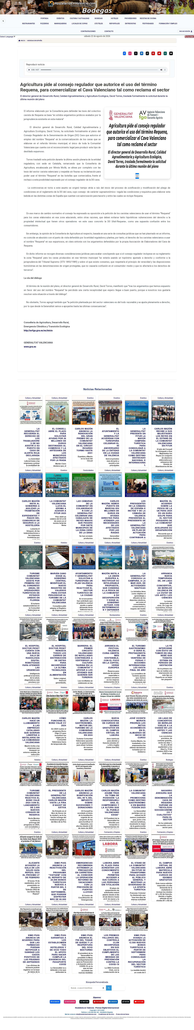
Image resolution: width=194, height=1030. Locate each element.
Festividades (88, 470)
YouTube (139, 1002)
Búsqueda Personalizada (97, 982)
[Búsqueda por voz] (103, 988)
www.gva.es (30, 346)
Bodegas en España (34, 40)
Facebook (55, 1002)
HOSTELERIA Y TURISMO (98, 1018)
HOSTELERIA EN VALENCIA (117, 1018)
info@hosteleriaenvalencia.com (86, 1014)
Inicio (23, 40)
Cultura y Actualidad (33, 398)
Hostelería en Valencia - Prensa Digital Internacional (97, 1007)
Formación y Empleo (112, 687)
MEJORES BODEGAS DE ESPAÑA (10, 1017)
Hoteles (64, 543)
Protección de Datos (122, 1014)
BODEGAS (124, 1017)
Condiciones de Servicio (106, 1014)
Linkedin (113, 1002)
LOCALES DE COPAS (117, 1017)
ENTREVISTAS (181, 1017)
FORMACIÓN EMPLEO (75, 1018)
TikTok (126, 1002)
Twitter (85, 1002)
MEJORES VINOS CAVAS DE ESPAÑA (25, 1017)
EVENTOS (81, 1017)
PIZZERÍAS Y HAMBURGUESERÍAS (98, 1017)
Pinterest (99, 1002)
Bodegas (169, 760)
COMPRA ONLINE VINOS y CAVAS (40, 1017)
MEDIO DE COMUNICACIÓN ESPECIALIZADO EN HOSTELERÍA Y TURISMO (63, 1017)
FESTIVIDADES (187, 1017)
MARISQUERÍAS (109, 1017)
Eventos (90, 398)
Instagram (70, 1002)
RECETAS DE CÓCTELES (172, 1017)
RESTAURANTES (87, 1017)
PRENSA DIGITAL (107, 1018)
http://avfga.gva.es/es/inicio (38, 330)
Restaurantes (115, 615)
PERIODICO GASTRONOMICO (86, 1018)
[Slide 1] (137, 176)
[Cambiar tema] (3, 21)
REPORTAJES (154, 1017)
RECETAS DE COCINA (162, 1017)
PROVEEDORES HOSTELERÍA (133, 1017)
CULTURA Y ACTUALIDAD (145, 1017)
